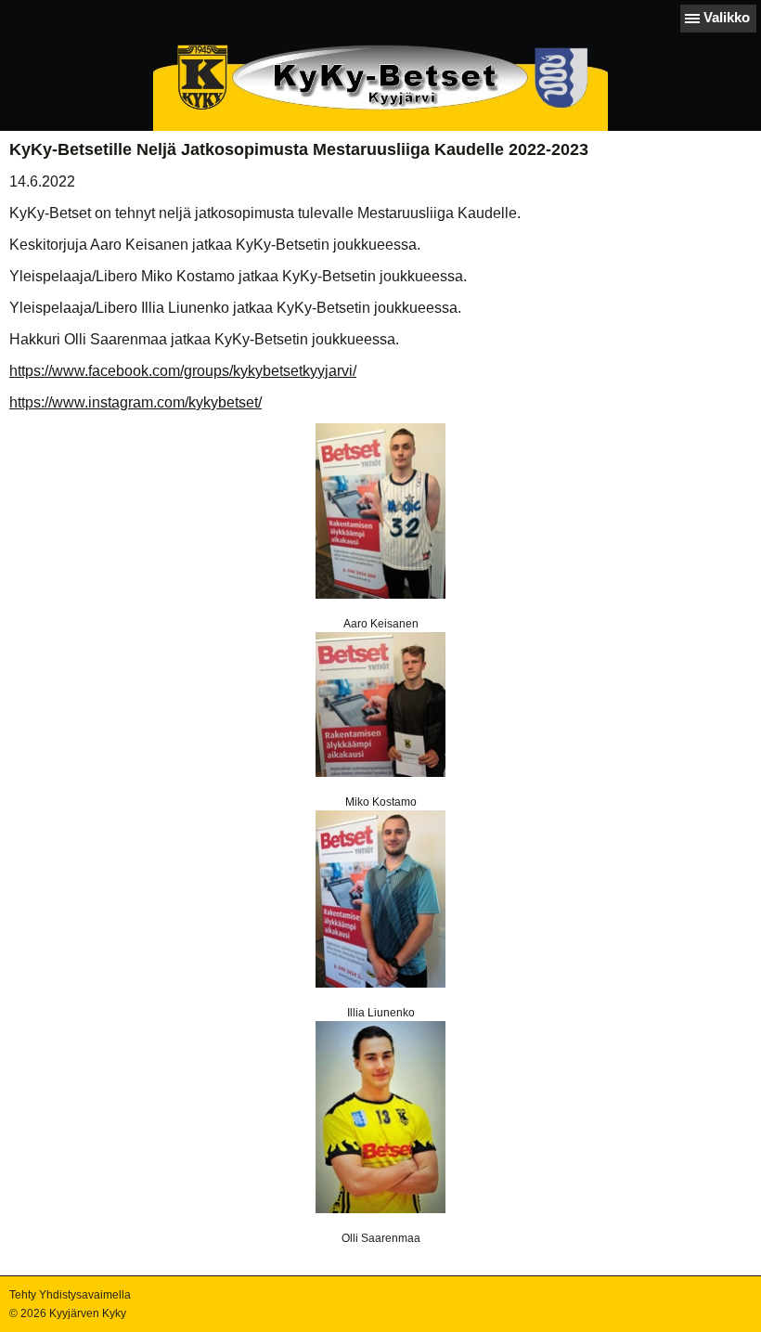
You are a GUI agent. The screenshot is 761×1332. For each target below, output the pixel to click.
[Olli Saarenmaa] (380, 1117)
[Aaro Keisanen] (380, 511)
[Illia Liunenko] (380, 898)
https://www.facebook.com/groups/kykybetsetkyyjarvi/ (182, 371)
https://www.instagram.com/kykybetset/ (135, 402)
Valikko (726, 17)
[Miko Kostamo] (380, 704)
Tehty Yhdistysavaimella (70, 1294)
